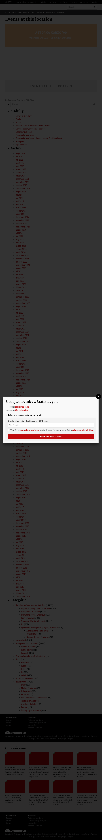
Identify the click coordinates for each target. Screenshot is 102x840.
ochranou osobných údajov (83, 430)
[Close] (98, 396)
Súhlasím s (14, 430)
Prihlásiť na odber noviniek (51, 436)
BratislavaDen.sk (22, 407)
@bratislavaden (21, 410)
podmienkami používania (29, 430)
